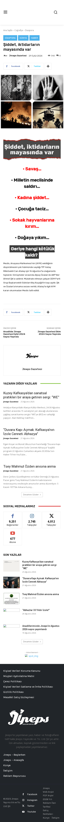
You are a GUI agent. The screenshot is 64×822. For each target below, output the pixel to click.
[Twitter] (23, 806)
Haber (34, 38)
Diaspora (29, 30)
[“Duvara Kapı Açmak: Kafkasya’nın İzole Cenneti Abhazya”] (11, 582)
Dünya (23, 38)
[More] (48, 66)
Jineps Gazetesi (18, 56)
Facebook (32, 794)
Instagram (32, 800)
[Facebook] (23, 794)
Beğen (13, 514)
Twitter (30, 805)
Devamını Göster (31, 494)
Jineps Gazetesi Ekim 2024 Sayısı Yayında (49, 332)
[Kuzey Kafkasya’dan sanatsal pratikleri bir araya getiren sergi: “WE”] (11, 566)
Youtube (31, 811)
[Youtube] (23, 812)
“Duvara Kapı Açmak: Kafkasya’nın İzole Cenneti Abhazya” (28, 432)
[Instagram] (23, 800)
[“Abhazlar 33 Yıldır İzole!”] (11, 614)
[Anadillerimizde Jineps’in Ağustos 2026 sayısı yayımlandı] (11, 630)
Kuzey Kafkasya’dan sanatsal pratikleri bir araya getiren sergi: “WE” (31, 395)
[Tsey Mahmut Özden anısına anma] (11, 598)
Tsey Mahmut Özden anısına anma (29, 466)
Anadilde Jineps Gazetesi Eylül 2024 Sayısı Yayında (14, 334)
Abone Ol (12, 531)
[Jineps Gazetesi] (6, 56)
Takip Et (32, 514)
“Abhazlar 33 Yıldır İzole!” (36, 610)
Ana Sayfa (7, 30)
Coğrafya (18, 30)
